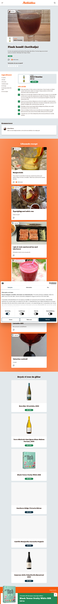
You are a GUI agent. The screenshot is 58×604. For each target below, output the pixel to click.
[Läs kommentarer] (9, 59)
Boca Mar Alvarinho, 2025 (29, 406)
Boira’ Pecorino (18, 40)
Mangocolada (18, 172)
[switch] (22, 314)
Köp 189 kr (29, 581)
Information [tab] (29, 287)
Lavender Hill (18, 323)
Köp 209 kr (29, 478)
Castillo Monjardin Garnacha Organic (29, 541)
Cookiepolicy (54, 592)
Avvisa (10, 319)
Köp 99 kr (34, 81)
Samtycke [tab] (10, 287)
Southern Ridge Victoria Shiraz (29, 508)
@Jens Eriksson (10, 128)
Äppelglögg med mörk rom (23, 211)
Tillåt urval (29, 319)
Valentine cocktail (20, 359)
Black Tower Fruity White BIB (29, 475)
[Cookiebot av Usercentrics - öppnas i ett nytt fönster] (50, 283)
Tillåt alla (47, 319)
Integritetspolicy (53, 590)
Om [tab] (48, 287)
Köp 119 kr (29, 445)
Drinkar (10, 56)
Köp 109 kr (29, 410)
